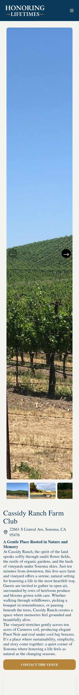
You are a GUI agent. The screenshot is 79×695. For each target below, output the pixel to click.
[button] (71, 10)
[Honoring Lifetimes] (25, 10)
